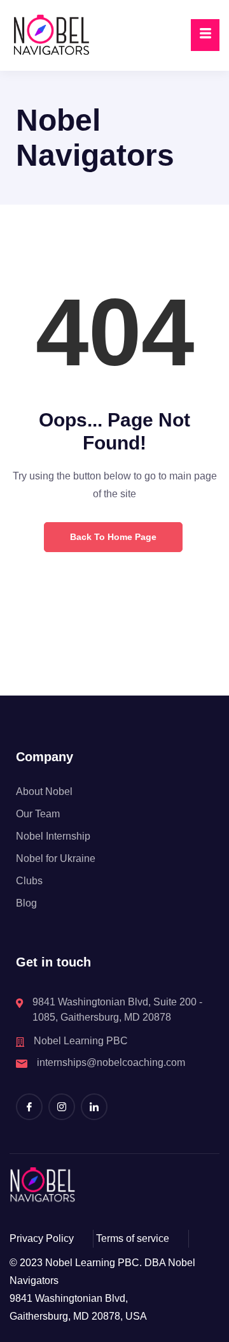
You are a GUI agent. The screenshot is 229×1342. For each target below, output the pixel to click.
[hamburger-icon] (205, 35)
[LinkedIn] (94, 1106)
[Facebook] (29, 1106)
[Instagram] (61, 1106)
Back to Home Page (113, 537)
